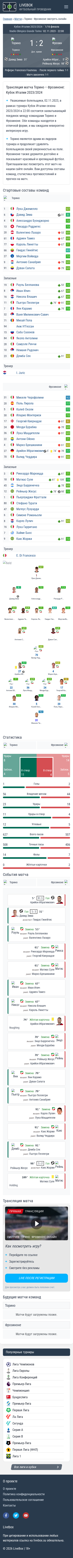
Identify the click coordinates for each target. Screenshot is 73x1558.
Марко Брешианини (29, 445)
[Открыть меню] (66, 6)
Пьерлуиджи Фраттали (31, 497)
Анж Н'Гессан (25, 326)
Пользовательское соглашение (23, 1500)
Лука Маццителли (28, 433)
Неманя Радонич (27, 350)
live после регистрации (36, 1278)
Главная (7, 18)
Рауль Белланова (27, 285)
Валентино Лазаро (28, 232)
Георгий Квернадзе (29, 421)
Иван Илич (23, 291)
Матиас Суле (24, 479)
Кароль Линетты (27, 244)
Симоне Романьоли (29, 515)
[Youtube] (26, 1515)
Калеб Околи (24, 409)
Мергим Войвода (27, 256)
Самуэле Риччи (26, 344)
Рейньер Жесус (26, 491)
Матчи (18, 18)
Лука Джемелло (27, 209)
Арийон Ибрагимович (30, 451)
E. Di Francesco (26, 555)
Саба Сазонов (25, 332)
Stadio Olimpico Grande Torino (25, 31)
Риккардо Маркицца (29, 473)
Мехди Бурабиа (26, 427)
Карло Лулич (24, 521)
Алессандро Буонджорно (32, 221)
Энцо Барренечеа (27, 485)
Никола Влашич (26, 297)
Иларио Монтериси (28, 415)
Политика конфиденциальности (24, 1494)
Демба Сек (23, 356)
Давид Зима (24, 214)
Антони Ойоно (25, 439)
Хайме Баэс (24, 533)
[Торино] (16, 46)
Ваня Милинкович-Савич (32, 314)
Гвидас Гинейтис (27, 250)
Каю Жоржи (24, 539)
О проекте (9, 1489)
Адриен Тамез (25, 238)
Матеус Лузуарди (27, 509)
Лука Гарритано (26, 527)
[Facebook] (6, 1515)
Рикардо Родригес (28, 226)
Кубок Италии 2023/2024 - (28, 26)
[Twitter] (16, 1515)
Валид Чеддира (26, 457)
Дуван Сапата (25, 268)
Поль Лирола (24, 403)
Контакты (9, 1505)
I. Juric (20, 373)
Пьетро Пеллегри (27, 303)
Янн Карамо (24, 308)
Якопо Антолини (27, 338)
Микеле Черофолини (30, 397)
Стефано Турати (26, 503)
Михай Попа (24, 320)
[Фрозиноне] (57, 46)
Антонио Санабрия (28, 262)
